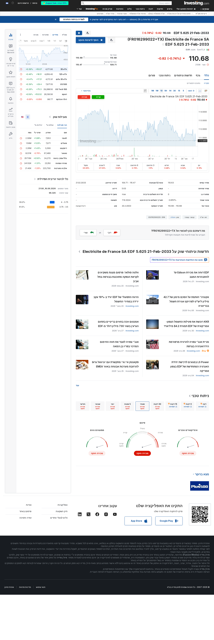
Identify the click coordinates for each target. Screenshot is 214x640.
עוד (77, 385)
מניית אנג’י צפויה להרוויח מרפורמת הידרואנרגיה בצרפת (189, 344)
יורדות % (38, 125)
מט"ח (64, 35)
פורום (152, 75)
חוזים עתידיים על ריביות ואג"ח (179, 14)
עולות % (49, 125)
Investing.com (132, 306)
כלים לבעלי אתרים (59, 517)
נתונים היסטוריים (193, 83)
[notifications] (13, 2)
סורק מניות (107, 9)
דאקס (64, 94)
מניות (36, 35)
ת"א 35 (63, 69)
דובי (109, 232)
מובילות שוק (60, 117)
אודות (28, 504)
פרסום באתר (25, 511)
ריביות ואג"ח (201, 14)
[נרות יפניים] (206, 90)
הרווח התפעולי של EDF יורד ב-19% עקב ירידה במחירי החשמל (116, 299)
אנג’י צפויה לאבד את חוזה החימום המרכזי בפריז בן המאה (119, 344)
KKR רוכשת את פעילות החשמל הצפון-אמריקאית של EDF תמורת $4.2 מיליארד (186, 324)
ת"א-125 (63, 74)
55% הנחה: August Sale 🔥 (55, 3)
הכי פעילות (62, 125)
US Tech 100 (61, 89)
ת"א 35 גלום (61, 79)
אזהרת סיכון (9, 587)
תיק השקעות (62, 511)
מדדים (55, 35)
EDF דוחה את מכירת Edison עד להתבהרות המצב (191, 274)
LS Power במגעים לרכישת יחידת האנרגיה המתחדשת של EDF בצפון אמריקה (189, 366)
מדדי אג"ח (110, 14)
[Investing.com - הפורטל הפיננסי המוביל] (196, 3)
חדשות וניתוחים (183, 75)
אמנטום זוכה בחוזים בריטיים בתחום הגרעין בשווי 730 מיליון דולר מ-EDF (118, 324)
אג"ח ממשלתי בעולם (156, 14)
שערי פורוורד (122, 14)
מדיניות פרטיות (25, 587)
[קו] (200, 90)
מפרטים (100, 14)
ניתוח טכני (164, 75)
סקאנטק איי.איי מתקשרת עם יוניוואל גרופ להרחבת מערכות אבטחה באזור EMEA (115, 364)
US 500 (63, 84)
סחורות (45, 35)
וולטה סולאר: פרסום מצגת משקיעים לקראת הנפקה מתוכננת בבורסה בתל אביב (118, 277)
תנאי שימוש (40, 587)
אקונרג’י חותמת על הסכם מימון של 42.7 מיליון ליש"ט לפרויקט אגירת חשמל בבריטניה (186, 301)
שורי (86, 232)
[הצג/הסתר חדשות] (145, 90)
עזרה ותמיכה (25, 517)
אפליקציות (63, 504)
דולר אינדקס (61, 99)
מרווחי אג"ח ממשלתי (137, 14)
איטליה (173, 217)
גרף (198, 75)
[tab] (202, 406)
